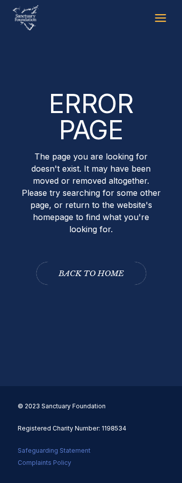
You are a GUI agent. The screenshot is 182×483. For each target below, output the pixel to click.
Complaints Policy (44, 462)
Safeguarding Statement (54, 450)
